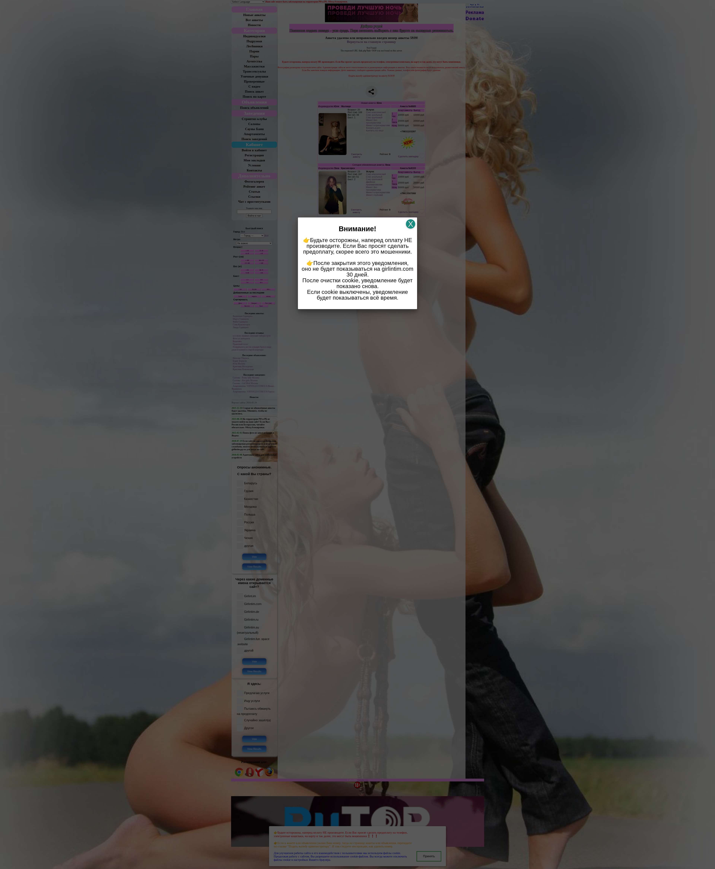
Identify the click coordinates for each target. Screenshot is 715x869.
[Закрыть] (410, 224)
